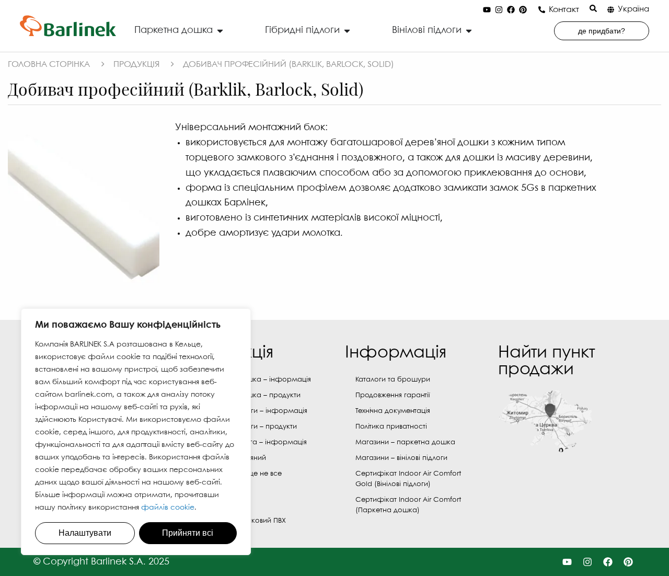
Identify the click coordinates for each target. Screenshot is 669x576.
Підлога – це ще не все (242, 473)
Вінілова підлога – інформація (254, 442)
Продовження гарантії (392, 395)
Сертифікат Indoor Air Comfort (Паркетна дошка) (408, 505)
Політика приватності (391, 426)
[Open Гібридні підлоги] (347, 31)
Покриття (217, 505)
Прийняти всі (187, 532)
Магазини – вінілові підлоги (401, 458)
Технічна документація (392, 411)
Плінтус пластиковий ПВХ (244, 520)
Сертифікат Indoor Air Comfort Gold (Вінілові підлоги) (408, 479)
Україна (633, 9)
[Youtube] (487, 10)
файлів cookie (167, 507)
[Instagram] (499, 10)
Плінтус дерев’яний (234, 458)
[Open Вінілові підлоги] (469, 31)
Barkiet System (225, 489)
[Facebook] (511, 10)
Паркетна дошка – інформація (256, 379)
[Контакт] (541, 9)
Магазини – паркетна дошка (405, 442)
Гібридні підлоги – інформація (254, 411)
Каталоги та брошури (392, 379)
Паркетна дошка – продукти (251, 395)
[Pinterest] (523, 10)
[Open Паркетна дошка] (220, 31)
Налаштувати (85, 532)
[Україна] (610, 9)
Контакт (564, 10)
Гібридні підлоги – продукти (249, 426)
